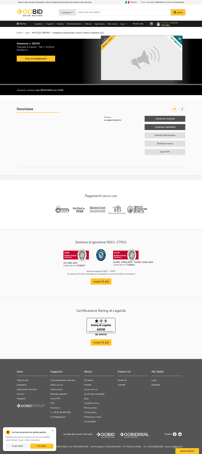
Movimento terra (74, 23)
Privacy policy (90, 407)
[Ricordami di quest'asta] (182, 109)
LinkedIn (122, 384)
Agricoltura (99, 23)
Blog (86, 398)
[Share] (174, 109)
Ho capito (41, 446)
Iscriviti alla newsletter (94, 394)
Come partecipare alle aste (62, 380)
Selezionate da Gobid (27, 389)
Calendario (22, 384)
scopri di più (101, 281)
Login (154, 380)
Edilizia (88, 23)
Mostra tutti (138, 23)
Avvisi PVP (55, 398)
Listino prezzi (56, 389)
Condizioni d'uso (91, 403)
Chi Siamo (88, 380)
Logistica (38, 23)
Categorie (66, 12)
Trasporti (50, 23)
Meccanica (112, 23)
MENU (22, 23)
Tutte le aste (22, 380)
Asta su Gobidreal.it (36, 58)
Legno (123, 23)
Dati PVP (164, 151)
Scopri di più (17, 446)
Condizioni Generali (165, 118)
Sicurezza (54, 407)
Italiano (133, 2)
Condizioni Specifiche (165, 127)
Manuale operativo (58, 394)
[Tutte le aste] (151, 23)
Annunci (20, 394)
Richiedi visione (165, 143)
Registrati (156, 384)
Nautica (60, 23)
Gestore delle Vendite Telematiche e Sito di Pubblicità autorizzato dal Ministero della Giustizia (54, 2)
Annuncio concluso (26, 90)
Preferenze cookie (92, 417)
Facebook (122, 380)
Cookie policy (90, 412)
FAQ (52, 403)
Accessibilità (90, 421)
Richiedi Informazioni (165, 135)
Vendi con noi (56, 384)
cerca (179, 12)
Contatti (87, 384)
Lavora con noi (91, 389)
